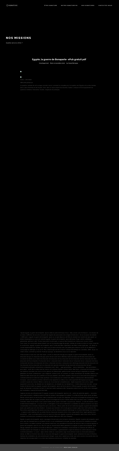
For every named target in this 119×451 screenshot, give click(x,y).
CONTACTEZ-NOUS (105, 5)
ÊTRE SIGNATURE (50, 5)
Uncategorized (44, 63)
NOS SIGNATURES (88, 5)
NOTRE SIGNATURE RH (69, 5)
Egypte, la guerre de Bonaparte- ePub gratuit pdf (59, 59)
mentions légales (70, 447)
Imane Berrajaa (73, 63)
